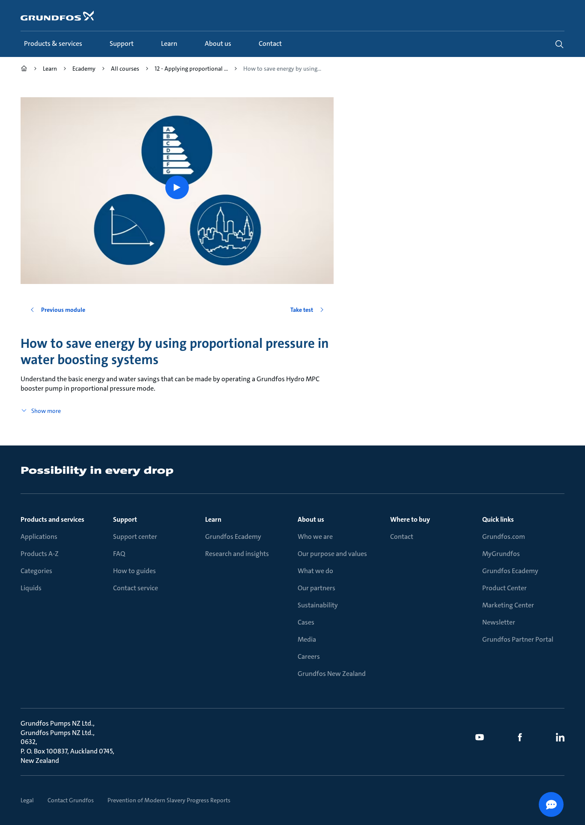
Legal (27, 800)
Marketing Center (508, 605)
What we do (315, 570)
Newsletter (498, 622)
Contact (401, 536)
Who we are (315, 536)
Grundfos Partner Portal (517, 639)
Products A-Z (40, 553)
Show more (46, 411)
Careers (309, 656)
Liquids (31, 587)
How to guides (134, 570)
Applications (39, 536)
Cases (306, 622)
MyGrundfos (501, 553)
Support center (135, 536)
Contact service (135, 587)
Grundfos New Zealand (332, 673)
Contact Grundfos (71, 800)
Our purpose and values (332, 553)
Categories (36, 570)
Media (307, 639)
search (559, 44)
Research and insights (237, 553)
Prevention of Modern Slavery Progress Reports (168, 800)
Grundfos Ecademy (233, 536)
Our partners (316, 587)
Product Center (504, 587)
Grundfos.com (503, 536)
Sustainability (318, 605)
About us (311, 519)
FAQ (119, 553)
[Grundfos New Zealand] (24, 69)
